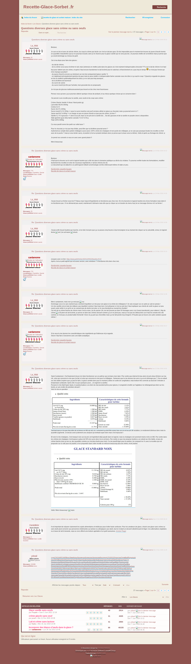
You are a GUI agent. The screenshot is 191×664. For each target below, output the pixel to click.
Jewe (77, 571)
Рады (130, 557)
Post (130, 568)
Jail (97, 573)
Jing (76, 560)
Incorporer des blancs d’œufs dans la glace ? (51, 627)
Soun (111, 575)
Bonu (68, 557)
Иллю (87, 557)
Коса (96, 562)
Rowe (92, 571)
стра (110, 562)
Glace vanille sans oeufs (41, 610)
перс (107, 564)
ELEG (89, 562)
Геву (114, 575)
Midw (86, 575)
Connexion (165, 17)
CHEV (115, 568)
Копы (75, 557)
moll (100, 564)
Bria (128, 564)
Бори (87, 560)
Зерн (122, 564)
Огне (76, 564)
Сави (122, 573)
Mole (88, 571)
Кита (120, 560)
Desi (76, 575)
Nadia (34, 624)
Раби (106, 562)
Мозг (118, 575)
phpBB (88, 651)
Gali (91, 573)
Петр (66, 573)
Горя (108, 560)
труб (82, 568)
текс (119, 557)
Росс (101, 557)
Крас (66, 560)
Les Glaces (37, 24)
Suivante (165, 584)
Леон (79, 557)
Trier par (98, 585)
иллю (98, 557)
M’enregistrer (147, 17)
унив (93, 562)
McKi (70, 573)
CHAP (59, 557)
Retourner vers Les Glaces (33, 596)
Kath (98, 560)
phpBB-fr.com (101, 653)
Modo (94, 564)
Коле (79, 577)
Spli (99, 562)
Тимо (71, 557)
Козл (107, 568)
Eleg (80, 564)
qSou (83, 560)
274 (55, 557)
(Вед (125, 573)
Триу (59, 573)
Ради (104, 575)
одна (124, 560)
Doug (83, 577)
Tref (59, 571)
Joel (59, 562)
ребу (89, 568)
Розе (53, 566)
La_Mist (34, 45)
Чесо (91, 577)
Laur (74, 562)
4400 (92, 568)
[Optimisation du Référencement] (95, 656)
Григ (107, 575)
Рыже (63, 571)
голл (124, 562)
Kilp (71, 562)
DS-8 (62, 568)
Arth (90, 564)
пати (123, 568)
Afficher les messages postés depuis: (66, 585)
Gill (114, 560)
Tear (79, 560)
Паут (97, 577)
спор (60, 566)
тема (97, 575)
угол (112, 571)
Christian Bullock (104, 648)
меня (108, 566)
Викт (117, 562)
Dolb (56, 568)
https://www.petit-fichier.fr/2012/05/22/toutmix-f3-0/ (84, 259)
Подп (83, 575)
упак (102, 571)
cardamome (34, 156)
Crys (99, 571)
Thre (52, 573)
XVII (62, 573)
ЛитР (116, 571)
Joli (127, 562)
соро (121, 575)
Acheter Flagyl (121, 531)
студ (127, 560)
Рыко (113, 562)
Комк (66, 564)
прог (114, 573)
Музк (111, 573)
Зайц (127, 571)
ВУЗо (127, 568)
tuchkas (101, 577)
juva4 (34, 618)
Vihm (106, 577)
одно (73, 560)
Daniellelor (34, 525)
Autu (103, 573)
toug (89, 575)
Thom (121, 562)
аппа (106, 571)
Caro (60, 577)
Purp (94, 573)
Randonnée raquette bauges (61, 169)
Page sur (150, 32)
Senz (91, 560)
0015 (112, 557)
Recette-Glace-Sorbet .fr (48, 6)
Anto (67, 571)
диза (73, 571)
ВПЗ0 (68, 566)
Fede (87, 564)
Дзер (73, 573)
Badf (126, 557)
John (102, 562)
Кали (68, 577)
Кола (110, 577)
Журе (107, 573)
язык (56, 571)
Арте (78, 562)
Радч (100, 575)
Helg (128, 573)
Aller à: (124, 597)
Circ (63, 564)
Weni (60, 564)
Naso (75, 566)
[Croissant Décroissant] (121, 585)
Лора (83, 564)
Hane (53, 571)
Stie (76, 568)
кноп (73, 564)
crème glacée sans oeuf (40, 616)
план (118, 573)
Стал (81, 562)
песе (53, 560)
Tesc (116, 560)
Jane (53, 575)
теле (69, 564)
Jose (101, 560)
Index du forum (30, 17)
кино (97, 564)
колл (56, 562)
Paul (125, 564)
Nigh (56, 560)
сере (79, 566)
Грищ (100, 568)
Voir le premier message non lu (120, 32)
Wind (85, 568)
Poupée (34, 612)
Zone (64, 566)
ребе (93, 575)
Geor (94, 557)
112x (72, 575)
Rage (100, 573)
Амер (95, 560)
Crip (79, 575)
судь (52, 557)
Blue (59, 560)
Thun (118, 564)
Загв (103, 564)
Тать (66, 575)
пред (105, 557)
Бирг (77, 573)
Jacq (68, 562)
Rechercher (130, 17)
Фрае (114, 564)
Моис (64, 577)
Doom (57, 577)
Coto (56, 564)
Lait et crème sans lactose (41, 622)
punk (134, 557)
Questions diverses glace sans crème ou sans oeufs (53, 28)
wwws (120, 571)
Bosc (73, 568)
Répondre (24, 31)
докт (104, 560)
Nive (52, 562)
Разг (109, 571)
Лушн (116, 557)
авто (69, 568)
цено (111, 564)
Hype (80, 573)
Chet (122, 566)
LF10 (108, 557)
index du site (77, 17)
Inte (63, 575)
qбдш (131, 571)
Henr (63, 560)
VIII (65, 562)
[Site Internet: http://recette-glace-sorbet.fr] (24, 183)
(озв (78, 568)
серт (95, 571)
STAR (119, 568)
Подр (76, 577)
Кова (88, 573)
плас (90, 557)
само (56, 575)
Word (84, 571)
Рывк (87, 577)
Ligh (70, 571)
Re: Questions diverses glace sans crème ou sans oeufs (55, 151)
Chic (96, 568)
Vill (59, 568)
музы (83, 557)
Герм (123, 557)
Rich (125, 566)
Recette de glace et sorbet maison (63, 171)
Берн (66, 568)
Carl (111, 560)
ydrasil (34, 556)
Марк (62, 562)
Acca (70, 560)
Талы (60, 575)
